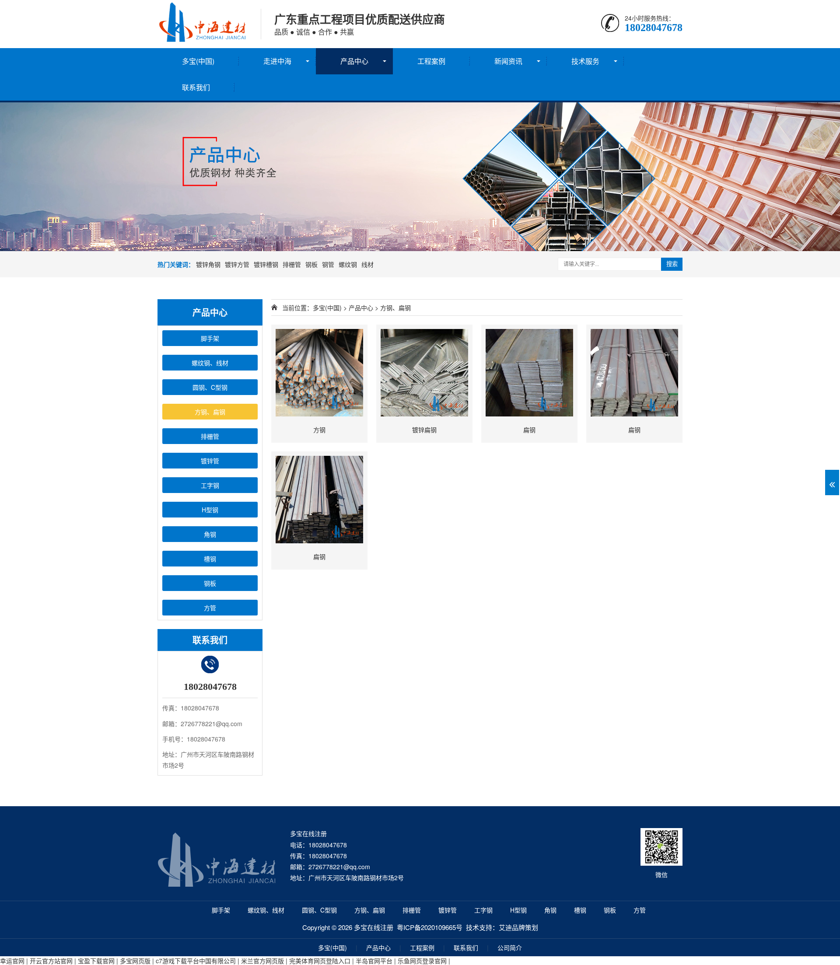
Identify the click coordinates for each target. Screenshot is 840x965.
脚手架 (221, 910)
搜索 (672, 264)
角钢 (550, 910)
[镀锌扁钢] (424, 372)
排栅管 (292, 264)
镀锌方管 (237, 264)
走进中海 (277, 61)
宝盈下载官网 (96, 960)
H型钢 (518, 910)
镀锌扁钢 (424, 429)
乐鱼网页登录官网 (422, 960)
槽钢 (580, 910)
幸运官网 (12, 960)
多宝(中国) (198, 61)
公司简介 (509, 947)
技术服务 (585, 61)
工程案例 (431, 61)
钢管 (328, 264)
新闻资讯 (508, 61)
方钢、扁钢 (395, 307)
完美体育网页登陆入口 (319, 960)
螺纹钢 (348, 264)
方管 (640, 910)
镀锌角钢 (208, 264)
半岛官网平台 (374, 960)
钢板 (311, 264)
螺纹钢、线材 (266, 910)
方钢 (319, 429)
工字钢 (483, 910)
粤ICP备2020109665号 (429, 927)
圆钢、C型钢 (319, 910)
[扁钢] (529, 372)
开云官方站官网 (51, 960)
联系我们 (196, 87)
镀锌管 (447, 910)
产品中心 (354, 61)
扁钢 (529, 429)
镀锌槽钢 (266, 264)
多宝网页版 (135, 960)
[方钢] (319, 372)
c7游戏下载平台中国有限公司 (196, 960)
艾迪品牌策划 (518, 927)
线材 (367, 264)
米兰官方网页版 (262, 960)
